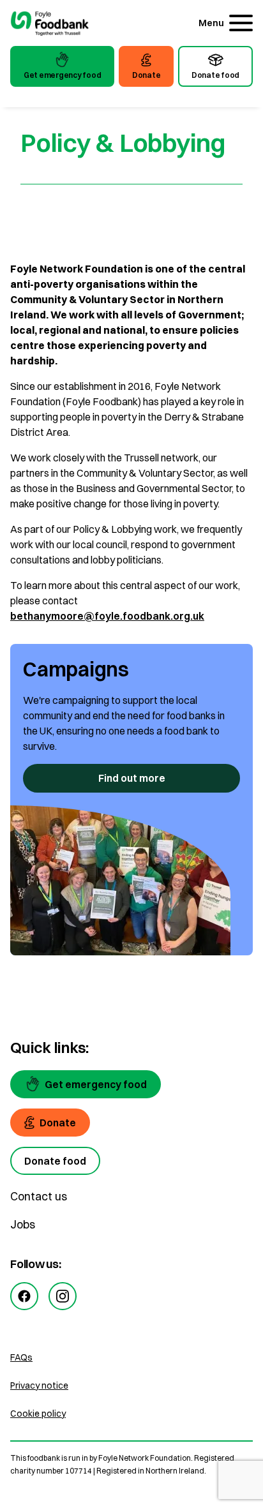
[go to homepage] (49, 24)
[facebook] (24, 1296)
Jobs (22, 1224)
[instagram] (63, 1296)
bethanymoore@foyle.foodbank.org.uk (107, 615)
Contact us (38, 1196)
